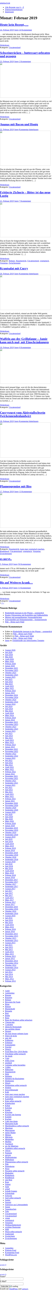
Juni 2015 (9, 947)
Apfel (7, 991)
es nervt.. (6, 559)
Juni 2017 (9, 893)
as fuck (3, 1264)
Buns (7, 1018)
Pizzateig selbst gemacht (14, 1171)
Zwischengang (14, 263)
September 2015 (11, 940)
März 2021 (9, 796)
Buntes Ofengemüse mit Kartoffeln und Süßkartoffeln (26, 615)
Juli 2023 (8, 733)
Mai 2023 (9, 738)
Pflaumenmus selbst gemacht (16, 1162)
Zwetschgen (10, 1236)
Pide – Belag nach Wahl (14, 622)
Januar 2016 (10, 931)
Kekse (7, 1106)
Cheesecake (10, 1022)
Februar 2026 (10, 664)
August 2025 (10, 677)
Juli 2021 (8, 787)
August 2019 (10, 837)
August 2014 (10, 970)
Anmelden (9, 1248)
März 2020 (9, 821)
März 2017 (9, 900)
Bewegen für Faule (12, 1002)
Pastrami (8, 1153)
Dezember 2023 (11, 722)
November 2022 (11, 751)
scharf (7, 1189)
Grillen (8, 1067)
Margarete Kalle (11, 1124)
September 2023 (11, 729)
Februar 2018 (10, 875)
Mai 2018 (9, 868)
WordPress (13, 1289)
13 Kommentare (25, 491)
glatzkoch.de (5, 3)
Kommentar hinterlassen (28, 129)
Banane (8, 995)
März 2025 (9, 688)
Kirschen (8, 1112)
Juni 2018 (9, 866)
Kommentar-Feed (12, 1252)
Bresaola (8, 1011)
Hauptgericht (21, 261)
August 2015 (10, 943)
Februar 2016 (10, 929)
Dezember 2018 (11, 853)
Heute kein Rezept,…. (14, 24)
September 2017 (11, 886)
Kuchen (8, 1119)
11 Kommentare (24, 588)
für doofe (8, 1056)
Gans (7, 1058)
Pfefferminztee (11, 1157)
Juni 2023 (9, 736)
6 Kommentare (25, 347)
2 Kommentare (25, 61)
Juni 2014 (9, 974)
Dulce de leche (11, 1036)
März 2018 (9, 873)
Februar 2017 (10, 902)
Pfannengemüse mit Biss (15, 486)
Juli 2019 (8, 839)
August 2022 (10, 758)
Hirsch (7, 1083)
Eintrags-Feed (10, 1250)
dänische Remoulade (13, 1027)
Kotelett (8, 1117)
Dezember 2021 (11, 776)
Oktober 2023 (10, 727)
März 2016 (9, 927)
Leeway (25, 1289)
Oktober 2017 (10, 884)
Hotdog (8, 1088)
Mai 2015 (9, 949)
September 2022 (11, 756)
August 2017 (10, 889)
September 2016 (11, 913)
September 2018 (11, 859)
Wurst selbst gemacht (13, 1232)
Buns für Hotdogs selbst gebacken (18, 1020)
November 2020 (11, 805)
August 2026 (10, 650)
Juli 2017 (8, 891)
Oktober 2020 (10, 808)
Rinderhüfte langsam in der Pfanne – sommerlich (24, 613)
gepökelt (8, 1063)
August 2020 (10, 812)
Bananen (8, 997)
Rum (7, 1182)
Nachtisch (9, 1144)
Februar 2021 (10, 799)
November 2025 (11, 670)
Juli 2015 (8, 945)
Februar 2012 (10, 981)
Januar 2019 (10, 850)
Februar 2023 (10, 745)
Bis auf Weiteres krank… (16, 582)
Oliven (7, 1151)
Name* (3, 1276)
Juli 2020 (8, 814)
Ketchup (8, 1108)
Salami (7, 1184)
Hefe (7, 1074)
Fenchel (8, 1047)
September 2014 (11, 967)
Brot (7, 1013)
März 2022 (9, 769)
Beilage (12, 261)
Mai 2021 (9, 792)
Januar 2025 (10, 693)
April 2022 (9, 767)
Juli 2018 (8, 864)
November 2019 (11, 830)
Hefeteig (8, 1076)
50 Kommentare (24, 564)
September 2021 (11, 783)
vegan (7, 1218)
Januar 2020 (10, 826)
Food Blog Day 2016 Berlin (16, 1052)
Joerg (16, 30)
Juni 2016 (9, 920)
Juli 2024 (8, 706)
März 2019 (9, 846)
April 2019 (9, 844)
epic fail (8, 1038)
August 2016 (10, 916)
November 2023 (11, 724)
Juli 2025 (8, 679)
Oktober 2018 (10, 857)
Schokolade (9, 1193)
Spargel (8, 1202)
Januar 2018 (10, 877)
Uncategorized (14, 47)
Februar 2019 (10, 848)
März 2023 (9, 742)
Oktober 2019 (10, 832)
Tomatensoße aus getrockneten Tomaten (28, 640)
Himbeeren (9, 1081)
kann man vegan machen (15, 1094)
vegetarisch (44, 261)
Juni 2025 (9, 682)
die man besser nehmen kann (16, 1034)
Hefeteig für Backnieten (14, 1079)
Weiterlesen (4, 45)
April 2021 (9, 794)
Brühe (7, 1015)
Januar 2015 (10, 958)
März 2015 (9, 954)
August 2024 (10, 704)
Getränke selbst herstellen (15, 1065)
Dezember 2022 (11, 749)
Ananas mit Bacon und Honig (19, 124)
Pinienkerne (10, 1166)
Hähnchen (9, 1070)
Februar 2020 (10, 823)
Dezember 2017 (11, 880)
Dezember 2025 (11, 668)
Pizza (7, 1169)
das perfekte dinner (12, 1029)
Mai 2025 (9, 684)
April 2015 (9, 952)
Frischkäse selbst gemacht (15, 1054)
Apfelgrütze (10, 993)
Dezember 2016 (11, 907)
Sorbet (7, 1200)
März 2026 (9, 661)
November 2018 (11, 855)
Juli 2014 (8, 972)
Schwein (8, 1196)
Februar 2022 (10, 772)
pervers (8, 1155)
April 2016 (9, 925)
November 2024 (11, 697)
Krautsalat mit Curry (14, 268)
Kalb (7, 1092)
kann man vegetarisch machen (32, 549)
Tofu (7, 1211)
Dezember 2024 (11, 695)
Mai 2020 (9, 819)
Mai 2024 (9, 711)
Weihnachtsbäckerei (13, 1225)
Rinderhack (4, 551)
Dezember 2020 (11, 803)
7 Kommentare (25, 201)
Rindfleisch (9, 1178)
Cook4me (9, 1024)
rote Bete (8, 1180)
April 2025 (9, 686)
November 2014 (11, 963)
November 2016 (11, 909)
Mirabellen (9, 1139)
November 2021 (11, 778)
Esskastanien (10, 1045)
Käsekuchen (10, 1103)
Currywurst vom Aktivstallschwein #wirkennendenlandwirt (22, 414)
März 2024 (9, 715)
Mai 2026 (9, 657)
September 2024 (11, 702)
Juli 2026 (8, 652)
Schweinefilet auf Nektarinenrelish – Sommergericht (26, 620)
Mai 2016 (9, 922)
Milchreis (8, 1137)
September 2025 (11, 675)
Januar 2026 (10, 666)
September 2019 (11, 835)
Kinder (8, 1110)
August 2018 (10, 862)
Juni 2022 (9, 763)
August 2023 (10, 731)
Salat (7, 1187)
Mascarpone (10, 1130)
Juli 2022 (8, 760)
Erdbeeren (9, 1040)
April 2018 (9, 871)
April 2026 (9, 659)
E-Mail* (3, 1281)
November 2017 (11, 882)
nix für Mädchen (11, 1146)
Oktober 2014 (10, 965)
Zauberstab (9, 1234)
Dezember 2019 (11, 828)
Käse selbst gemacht (13, 1101)
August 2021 (10, 785)
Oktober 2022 (10, 754)
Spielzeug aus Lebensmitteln (16, 1205)
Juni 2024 (9, 709)
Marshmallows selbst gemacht (17, 1126)
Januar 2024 (10, 720)
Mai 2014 (9, 976)
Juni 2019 (9, 841)
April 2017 (9, 898)
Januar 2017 (10, 904)
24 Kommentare (25, 30)
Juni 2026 (9, 655)
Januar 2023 (10, 747)
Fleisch (8, 1049)
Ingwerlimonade (11, 1090)
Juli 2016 (8, 918)
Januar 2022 (10, 774)
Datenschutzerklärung (13, 10)
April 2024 (9, 713)
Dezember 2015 (11, 934)
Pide (7, 1164)
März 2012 (9, 979)
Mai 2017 (9, 895)
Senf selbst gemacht (13, 1198)
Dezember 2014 (11, 961)
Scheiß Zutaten (11, 1191)
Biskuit (8, 1006)
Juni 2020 (9, 817)
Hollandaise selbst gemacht (16, 1085)
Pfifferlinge (9, 1160)
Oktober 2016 (10, 911)
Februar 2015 (10, 956)
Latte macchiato (11, 1121)
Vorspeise (4, 263)
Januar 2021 (10, 801)
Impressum (9, 12)
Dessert (8, 1031)
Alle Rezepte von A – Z (14, 7)
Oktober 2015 (10, 938)
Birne (7, 1004)
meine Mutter (10, 1133)
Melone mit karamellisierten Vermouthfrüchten (23, 617)
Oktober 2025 (10, 673)
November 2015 (11, 936)
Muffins (8, 1142)
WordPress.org (11, 1255)
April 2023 (9, 740)
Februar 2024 (10, 718)
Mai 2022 (9, 765)
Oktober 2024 (10, 700)
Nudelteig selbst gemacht (15, 1148)
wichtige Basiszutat (12, 1227)
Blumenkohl (10, 1009)
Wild (7, 1229)
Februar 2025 (10, 691)
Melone (8, 1135)
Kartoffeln (9, 1099)
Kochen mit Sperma (13, 1115)
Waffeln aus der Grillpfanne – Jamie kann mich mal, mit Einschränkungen (24, 340)
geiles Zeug (9, 1061)
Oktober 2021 (10, 781)
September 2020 (11, 810)
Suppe (7, 1207)
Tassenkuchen (10, 1209)
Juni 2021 (9, 790)
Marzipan (9, 1128)
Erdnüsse (8, 1043)
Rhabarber (9, 1173)
